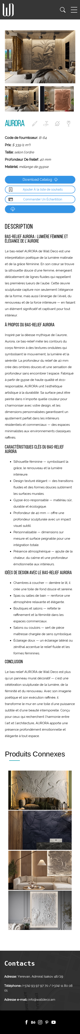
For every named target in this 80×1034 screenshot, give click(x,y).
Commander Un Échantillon (42, 199)
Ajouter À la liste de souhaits (43, 189)
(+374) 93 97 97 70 (35, 986)
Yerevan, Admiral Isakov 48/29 (40, 976)
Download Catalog (37, 180)
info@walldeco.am (41, 1000)
